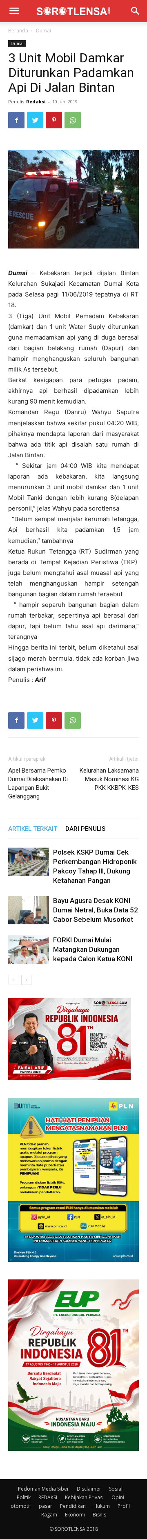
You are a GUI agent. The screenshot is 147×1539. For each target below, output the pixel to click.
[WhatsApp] (73, 120)
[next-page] (26, 980)
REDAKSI (47, 1497)
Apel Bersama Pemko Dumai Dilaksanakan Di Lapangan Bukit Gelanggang (38, 783)
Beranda (18, 30)
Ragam (49, 1514)
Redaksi (36, 101)
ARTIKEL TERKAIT (32, 828)
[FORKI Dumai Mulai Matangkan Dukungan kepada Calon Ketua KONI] (28, 949)
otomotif (21, 1506)
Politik (24, 1497)
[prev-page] (13, 980)
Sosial (115, 1488)
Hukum (102, 1506)
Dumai (43, 30)
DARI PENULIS (85, 828)
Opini (117, 1497)
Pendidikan (73, 1506)
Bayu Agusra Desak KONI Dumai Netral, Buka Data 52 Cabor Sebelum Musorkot (95, 909)
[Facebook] (16, 120)
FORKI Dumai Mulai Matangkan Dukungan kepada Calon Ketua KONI (92, 949)
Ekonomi (75, 1514)
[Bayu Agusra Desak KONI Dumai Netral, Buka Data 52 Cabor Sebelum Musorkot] (28, 910)
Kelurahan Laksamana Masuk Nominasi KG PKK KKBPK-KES (109, 779)
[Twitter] (35, 120)
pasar (45, 1506)
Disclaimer (89, 1488)
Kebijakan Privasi (84, 1497)
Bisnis (99, 1514)
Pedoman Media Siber (43, 1488)
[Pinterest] (54, 120)
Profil (124, 1506)
